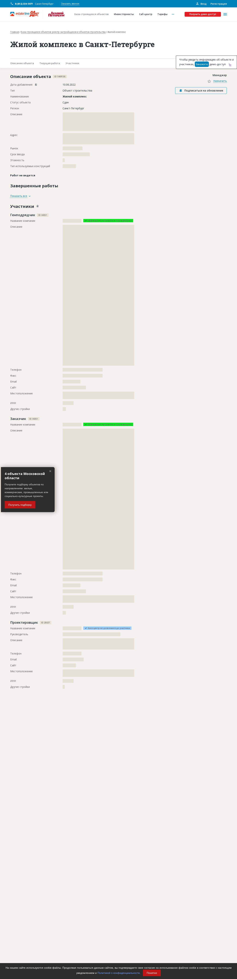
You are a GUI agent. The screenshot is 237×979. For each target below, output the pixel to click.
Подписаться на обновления (203, 90)
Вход (203, 3)
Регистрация (219, 3)
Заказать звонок (70, 3)
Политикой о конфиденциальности (118, 972)
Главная (14, 32)
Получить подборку (20, 504)
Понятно (152, 972)
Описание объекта (22, 63)
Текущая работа (49, 63)
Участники (72, 63)
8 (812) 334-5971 (24, 3)
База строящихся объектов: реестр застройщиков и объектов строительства (63, 32)
